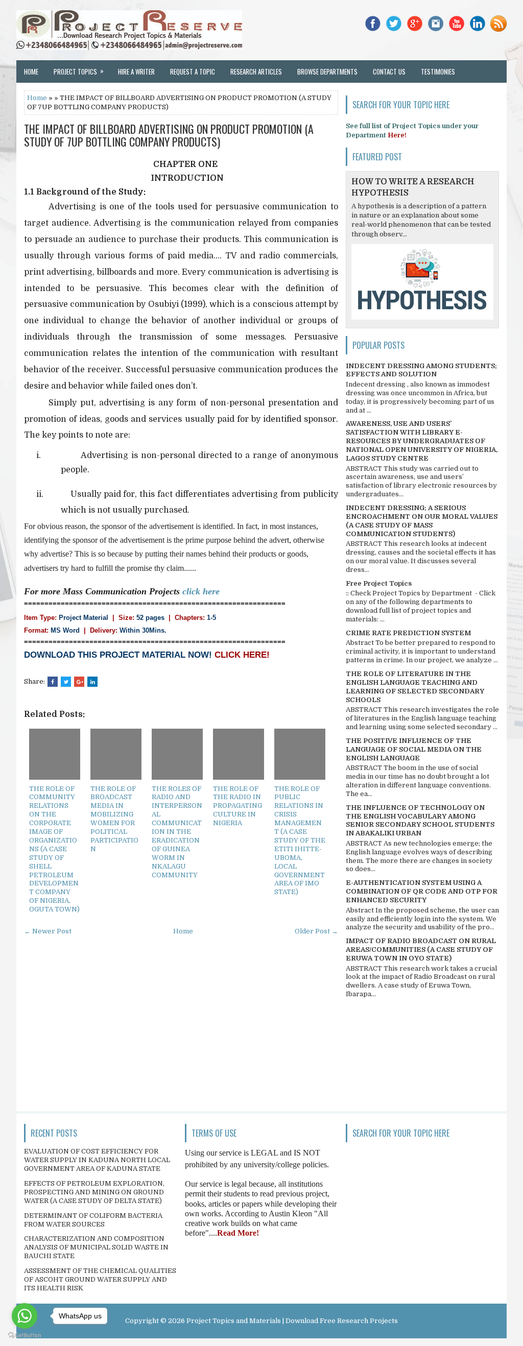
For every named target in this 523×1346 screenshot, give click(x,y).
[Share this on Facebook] (52, 682)
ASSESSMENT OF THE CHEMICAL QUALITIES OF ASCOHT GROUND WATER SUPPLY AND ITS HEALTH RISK (100, 1279)
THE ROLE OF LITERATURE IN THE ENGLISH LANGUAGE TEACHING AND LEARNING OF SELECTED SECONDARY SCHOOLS (415, 687)
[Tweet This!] (66, 682)
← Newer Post (48, 931)
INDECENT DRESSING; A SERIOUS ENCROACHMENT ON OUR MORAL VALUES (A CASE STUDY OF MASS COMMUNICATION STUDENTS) (421, 521)
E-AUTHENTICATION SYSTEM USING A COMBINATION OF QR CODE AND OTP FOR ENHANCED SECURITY (421, 891)
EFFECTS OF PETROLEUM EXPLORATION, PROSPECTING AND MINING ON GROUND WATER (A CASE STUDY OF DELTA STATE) (94, 1192)
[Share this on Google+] (79, 682)
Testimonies (438, 71)
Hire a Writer (136, 71)
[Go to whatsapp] (24, 1316)
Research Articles (256, 71)
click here (201, 591)
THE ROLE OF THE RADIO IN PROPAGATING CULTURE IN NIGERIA (237, 806)
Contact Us (389, 71)
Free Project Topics (379, 583)
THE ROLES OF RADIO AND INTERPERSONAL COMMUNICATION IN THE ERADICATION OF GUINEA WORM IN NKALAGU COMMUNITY (177, 832)
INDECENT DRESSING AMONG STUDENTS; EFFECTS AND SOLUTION (421, 370)
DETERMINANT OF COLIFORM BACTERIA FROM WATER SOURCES (93, 1220)
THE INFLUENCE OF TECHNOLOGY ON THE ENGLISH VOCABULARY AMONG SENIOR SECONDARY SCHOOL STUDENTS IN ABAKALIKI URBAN (420, 820)
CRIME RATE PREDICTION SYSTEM (408, 633)
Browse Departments (327, 71)
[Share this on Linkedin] (92, 682)
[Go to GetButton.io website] (24, 1335)
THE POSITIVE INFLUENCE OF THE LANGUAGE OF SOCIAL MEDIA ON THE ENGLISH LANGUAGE (414, 749)
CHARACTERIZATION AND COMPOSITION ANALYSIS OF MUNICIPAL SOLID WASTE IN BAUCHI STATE (96, 1247)
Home (31, 71)
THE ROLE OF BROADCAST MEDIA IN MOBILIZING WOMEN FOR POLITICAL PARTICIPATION (114, 819)
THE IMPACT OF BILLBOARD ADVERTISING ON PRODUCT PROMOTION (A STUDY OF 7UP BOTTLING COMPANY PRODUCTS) (169, 135)
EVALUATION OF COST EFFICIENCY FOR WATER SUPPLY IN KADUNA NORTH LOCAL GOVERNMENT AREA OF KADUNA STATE (97, 1159)
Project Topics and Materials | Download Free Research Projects (292, 1321)
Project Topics (79, 71)
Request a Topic (192, 71)
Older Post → (316, 931)
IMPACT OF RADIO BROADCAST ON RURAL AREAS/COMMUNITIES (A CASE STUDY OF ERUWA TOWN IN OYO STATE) (421, 949)
